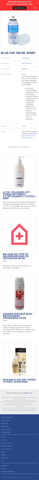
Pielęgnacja (5, 426)
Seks (2, 461)
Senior (3, 452)
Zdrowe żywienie (6, 446)
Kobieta (3, 455)
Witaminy (4, 423)
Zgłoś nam (28, 393)
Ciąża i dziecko (6, 429)
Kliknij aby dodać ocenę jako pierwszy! (29, 135)
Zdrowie (3, 440)
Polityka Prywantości (8, 471)
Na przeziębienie (7, 417)
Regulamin (4, 465)
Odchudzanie (5, 420)
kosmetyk (25, 58)
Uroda (3, 437)
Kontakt (3, 468)
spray (24, 126)
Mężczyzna (4, 458)
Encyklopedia (5, 432)
